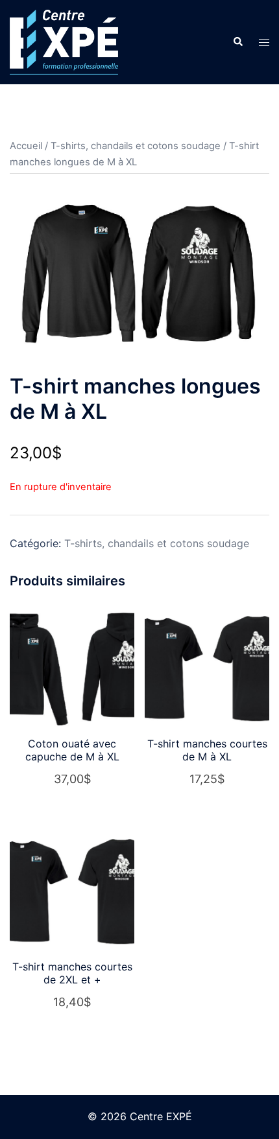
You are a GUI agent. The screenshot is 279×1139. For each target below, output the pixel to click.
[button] (237, 42)
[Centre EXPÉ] (64, 40)
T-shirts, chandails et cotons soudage (136, 146)
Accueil (26, 146)
